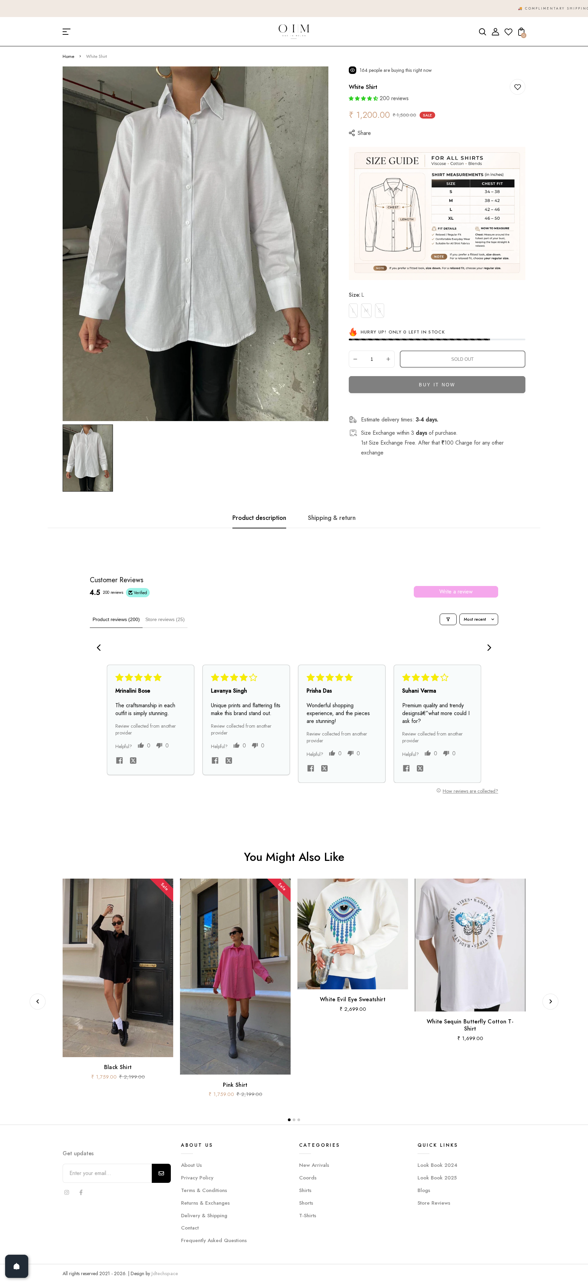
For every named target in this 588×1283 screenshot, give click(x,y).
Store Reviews (434, 1203)
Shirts (305, 1190)
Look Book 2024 (437, 1165)
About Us (191, 1165)
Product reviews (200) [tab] (116, 619)
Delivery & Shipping (204, 1215)
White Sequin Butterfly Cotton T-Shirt (470, 1025)
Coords (307, 1177)
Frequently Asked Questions (214, 1240)
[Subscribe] (161, 1173)
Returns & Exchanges (205, 1203)
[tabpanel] (89, 458)
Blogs (424, 1190)
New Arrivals (314, 1165)
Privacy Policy (197, 1177)
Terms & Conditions (204, 1190)
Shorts (306, 1203)
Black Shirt (118, 1067)
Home (68, 56)
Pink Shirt (235, 1084)
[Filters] (448, 619)
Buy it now (437, 384)
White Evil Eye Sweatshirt (353, 999)
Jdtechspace (164, 1273)
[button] (363, 98)
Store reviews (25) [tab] (165, 619)
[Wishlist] (508, 34)
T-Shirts (307, 1215)
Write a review (456, 592)
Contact (190, 1228)
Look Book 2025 (437, 1177)
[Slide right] (550, 1001)
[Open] (16, 1266)
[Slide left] (38, 1001)
